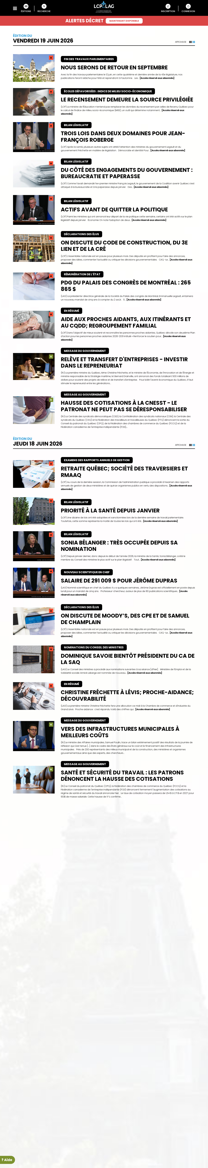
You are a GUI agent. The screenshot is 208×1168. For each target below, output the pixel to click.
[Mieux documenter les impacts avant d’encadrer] (104, 920)
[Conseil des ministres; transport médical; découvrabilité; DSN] (104, 1034)
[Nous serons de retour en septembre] (104, 68)
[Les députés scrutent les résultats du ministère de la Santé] (104, 846)
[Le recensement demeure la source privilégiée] (104, 102)
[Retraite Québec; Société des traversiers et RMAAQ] (104, 474)
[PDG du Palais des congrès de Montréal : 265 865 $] (104, 286)
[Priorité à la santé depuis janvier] (104, 511)
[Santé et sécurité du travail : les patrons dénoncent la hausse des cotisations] (104, 779)
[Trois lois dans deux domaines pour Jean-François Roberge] (104, 137)
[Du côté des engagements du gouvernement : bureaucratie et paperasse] (104, 173)
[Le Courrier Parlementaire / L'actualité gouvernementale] (104, 7)
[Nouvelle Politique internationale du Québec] (104, 1109)
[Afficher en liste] (193, 42)
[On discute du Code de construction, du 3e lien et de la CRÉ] (104, 248)
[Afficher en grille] (190, 42)
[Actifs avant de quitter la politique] (104, 210)
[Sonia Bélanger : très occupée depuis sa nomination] (104, 546)
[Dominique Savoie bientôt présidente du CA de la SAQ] (104, 659)
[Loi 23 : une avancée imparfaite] (104, 883)
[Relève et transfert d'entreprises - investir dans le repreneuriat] (104, 366)
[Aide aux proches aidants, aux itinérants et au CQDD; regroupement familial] (104, 325)
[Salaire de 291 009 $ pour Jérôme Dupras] (104, 583)
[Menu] (15, 8)
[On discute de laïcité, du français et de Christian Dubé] (104, 996)
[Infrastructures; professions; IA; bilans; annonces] (104, 1071)
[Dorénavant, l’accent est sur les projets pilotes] (104, 958)
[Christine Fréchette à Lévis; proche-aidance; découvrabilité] (104, 696)
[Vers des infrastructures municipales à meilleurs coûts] (104, 736)
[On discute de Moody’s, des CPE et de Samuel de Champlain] (104, 621)
